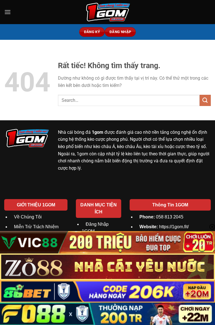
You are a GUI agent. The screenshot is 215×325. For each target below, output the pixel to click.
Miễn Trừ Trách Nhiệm (36, 226)
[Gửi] (205, 100)
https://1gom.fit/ (164, 226)
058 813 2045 (161, 217)
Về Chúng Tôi (28, 217)
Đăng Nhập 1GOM (95, 228)
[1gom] (107, 12)
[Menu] (7, 12)
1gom (97, 132)
